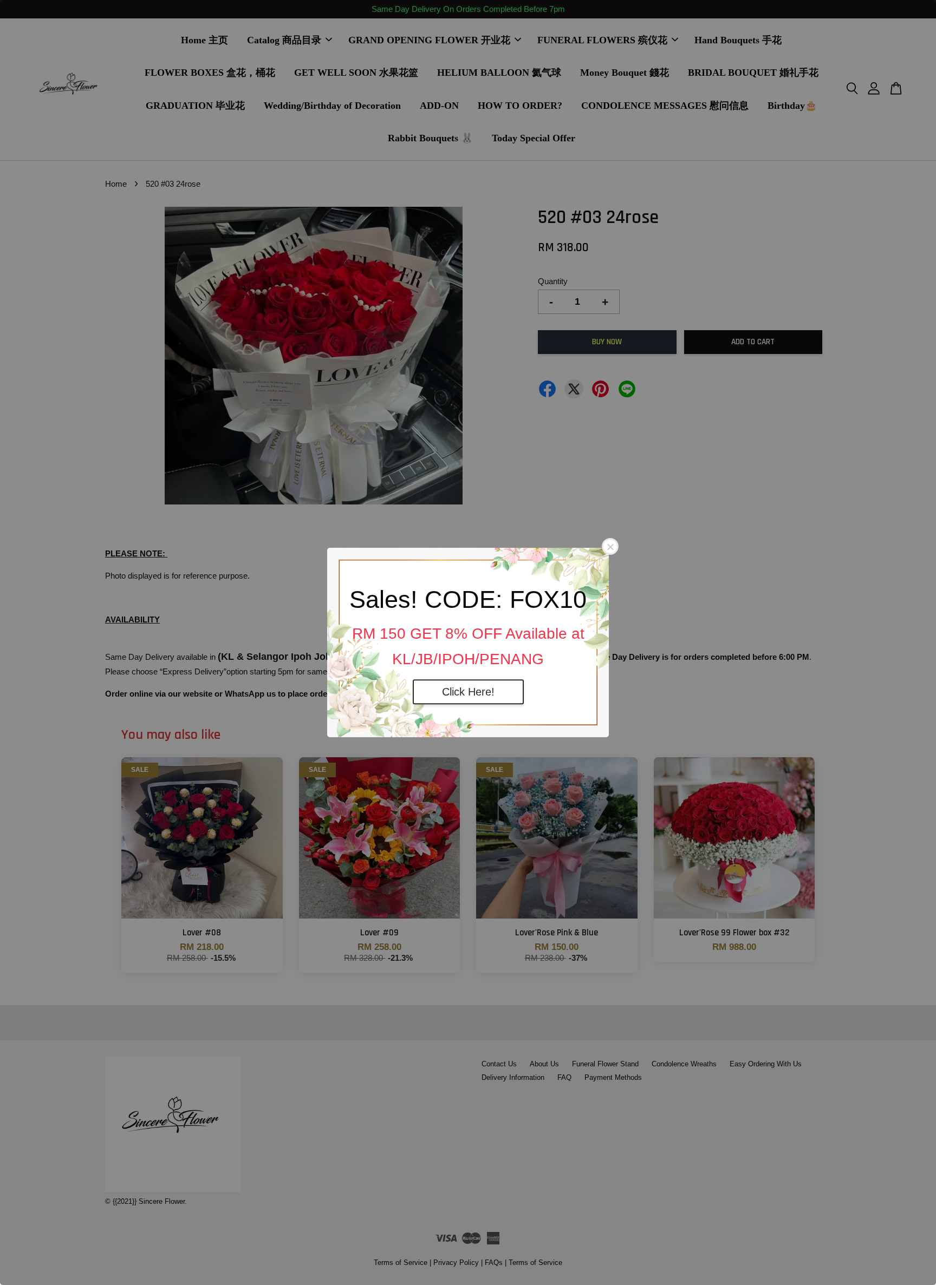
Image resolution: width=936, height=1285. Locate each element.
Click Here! (468, 692)
